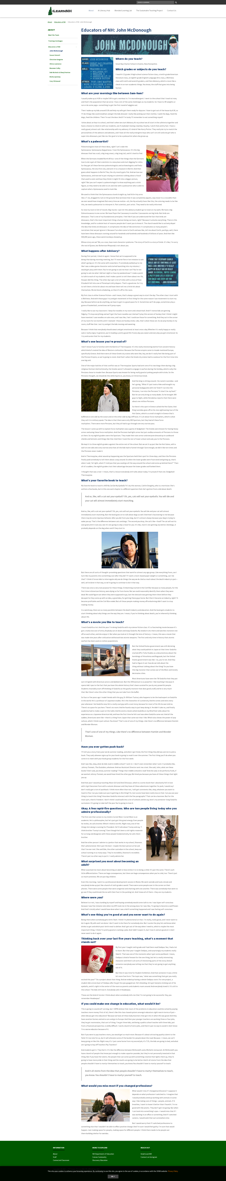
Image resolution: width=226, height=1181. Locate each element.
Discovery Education (99, 1160)
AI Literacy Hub (104, 10)
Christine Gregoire (56, 60)
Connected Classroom (61, 1160)
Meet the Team (53, 35)
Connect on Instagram (149, 1157)
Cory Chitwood (55, 81)
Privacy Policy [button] (173, 1171)
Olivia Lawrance (55, 64)
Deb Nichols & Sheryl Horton (60, 72)
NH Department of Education (103, 1154)
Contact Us (171, 10)
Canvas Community (99, 1157)
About (91, 10)
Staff (54, 1157)
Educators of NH (60, 22)
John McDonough (56, 51)
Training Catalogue (55, 41)
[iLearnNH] (60, 11)
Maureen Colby (55, 68)
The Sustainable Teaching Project (149, 10)
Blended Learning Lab (123, 10)
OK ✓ (113, 1176)
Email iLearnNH (146, 1154)
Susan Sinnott (55, 55)
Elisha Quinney (55, 77)
